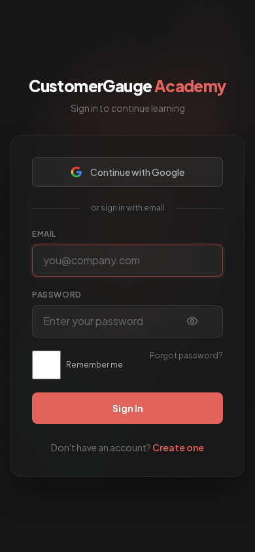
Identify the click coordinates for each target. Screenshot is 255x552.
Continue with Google (137, 172)
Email (44, 234)
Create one (178, 447)
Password (57, 295)
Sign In (127, 408)
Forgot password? (186, 355)
